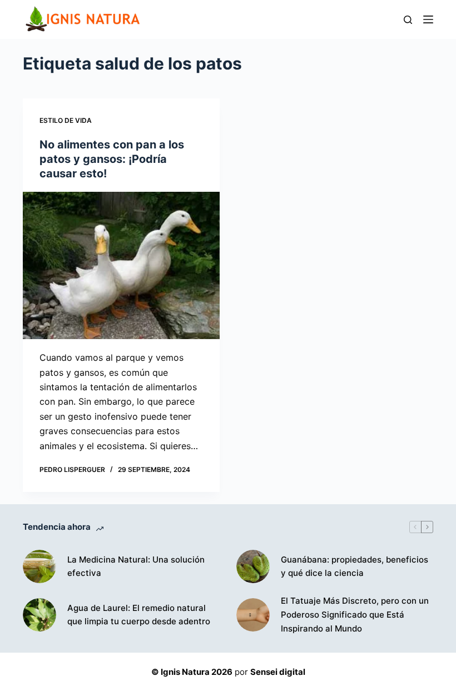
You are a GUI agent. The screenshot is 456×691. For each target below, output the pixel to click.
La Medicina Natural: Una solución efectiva (136, 566)
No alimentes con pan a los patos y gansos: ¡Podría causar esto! (111, 159)
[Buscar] (408, 20)
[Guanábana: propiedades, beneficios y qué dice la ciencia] (253, 566)
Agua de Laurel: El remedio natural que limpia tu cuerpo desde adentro (138, 615)
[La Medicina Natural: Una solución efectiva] (39, 566)
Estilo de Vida (65, 120)
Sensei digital (277, 672)
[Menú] (428, 19)
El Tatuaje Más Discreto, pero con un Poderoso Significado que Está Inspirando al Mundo (355, 614)
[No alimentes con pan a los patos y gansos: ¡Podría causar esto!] (121, 266)
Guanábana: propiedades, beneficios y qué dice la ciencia (354, 566)
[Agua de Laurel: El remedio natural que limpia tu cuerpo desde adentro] (39, 615)
